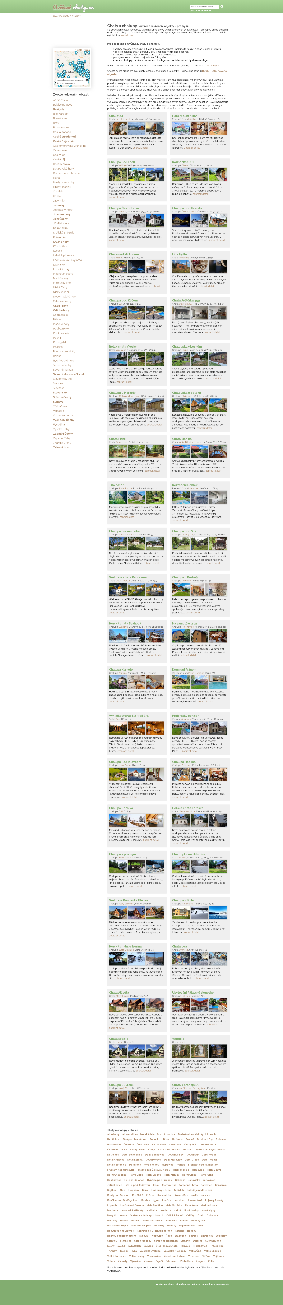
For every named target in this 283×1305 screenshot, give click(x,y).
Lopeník (112, 1205)
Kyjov (156, 1200)
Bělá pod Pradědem (134, 1139)
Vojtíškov (218, 1256)
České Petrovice (117, 1149)
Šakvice (186, 996)
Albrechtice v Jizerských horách (141, 1134)
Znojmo (200, 1261)
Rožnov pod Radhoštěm (121, 1235)
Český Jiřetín (137, 1149)
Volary (111, 1261)
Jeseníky (59, 205)
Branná (190, 1139)
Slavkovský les (62, 378)
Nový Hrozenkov (117, 1215)
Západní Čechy (63, 433)
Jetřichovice (114, 1185)
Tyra (134, 1251)
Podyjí (57, 337)
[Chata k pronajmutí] (200, 1098)
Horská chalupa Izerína (125, 946)
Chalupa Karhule (121, 669)
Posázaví (58, 346)
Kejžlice (112, 1190)
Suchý (111, 1246)
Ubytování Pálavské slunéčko (193, 992)
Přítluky (171, 1225)
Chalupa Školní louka (124, 208)
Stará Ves (125, 1240)
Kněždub (178, 1190)
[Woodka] (200, 1052)
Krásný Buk (181, 1195)
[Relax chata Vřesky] (137, 359)
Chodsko (58, 191)
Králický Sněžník (63, 232)
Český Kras (60, 150)
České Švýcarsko (64, 141)
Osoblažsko (60, 314)
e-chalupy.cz (128, 35)
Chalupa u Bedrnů (185, 577)
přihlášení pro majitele (188, 1284)
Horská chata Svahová (125, 623)
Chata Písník (117, 439)
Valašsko (58, 410)
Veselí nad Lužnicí (174, 1256)
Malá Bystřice (155, 1205)
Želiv (211, 1261)
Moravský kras (62, 282)
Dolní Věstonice (116, 1164)
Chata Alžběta (119, 992)
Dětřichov (113, 1154)
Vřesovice (121, 350)
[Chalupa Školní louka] (137, 221)
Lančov (166, 1200)
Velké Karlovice (116, 1256)
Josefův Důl (169, 1185)
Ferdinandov (151, 1164)
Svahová (123, 627)
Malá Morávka (174, 1205)
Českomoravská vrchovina (69, 145)
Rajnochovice (187, 1225)
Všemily (122, 1261)
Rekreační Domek (185, 485)
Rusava (143, 1235)
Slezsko (58, 383)
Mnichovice (188, 627)
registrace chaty (165, 1284)
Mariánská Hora (187, 811)
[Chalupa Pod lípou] (137, 175)
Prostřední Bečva (117, 1225)
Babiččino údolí (62, 104)
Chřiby (57, 196)
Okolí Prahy (60, 305)
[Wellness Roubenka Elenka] (137, 913)
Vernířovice (154, 1256)
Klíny (145, 1190)
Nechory (166, 1210)
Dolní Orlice (192, 1159)
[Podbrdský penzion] (200, 728)
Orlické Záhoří (174, 1215)
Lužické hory (61, 269)
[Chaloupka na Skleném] (200, 867)
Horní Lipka (136, 1174)
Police (184, 1220)
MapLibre (60, 80)
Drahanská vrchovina (66, 173)
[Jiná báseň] (137, 498)
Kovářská (137, 1195)
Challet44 (116, 115)
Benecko (154, 1139)
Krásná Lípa (164, 1195)
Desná (187, 1149)
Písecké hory (61, 324)
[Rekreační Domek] (200, 498)
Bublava (221, 1139)
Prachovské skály (64, 351)
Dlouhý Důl (187, 534)
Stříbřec (197, 1240)
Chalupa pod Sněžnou (187, 531)
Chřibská (180, 1180)
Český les (59, 154)
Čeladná (129, 1144)
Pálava (57, 319)
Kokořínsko (60, 228)
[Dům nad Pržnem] (200, 682)
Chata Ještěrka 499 (186, 300)
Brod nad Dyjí (205, 1139)
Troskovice (217, 1246)
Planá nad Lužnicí (153, 1220)
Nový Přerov (125, 1088)
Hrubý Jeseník (62, 186)
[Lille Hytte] (200, 267)
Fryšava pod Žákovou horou (153, 1169)
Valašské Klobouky (175, 1251)
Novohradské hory (64, 296)
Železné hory (61, 447)
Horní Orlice (189, 1174)
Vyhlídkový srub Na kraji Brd (129, 715)
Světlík (121, 1246)
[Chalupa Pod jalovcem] (137, 775)
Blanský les (60, 118)
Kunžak (145, 1200)
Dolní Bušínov (175, 1154)
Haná (56, 177)
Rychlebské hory (63, 360)
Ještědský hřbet (63, 209)
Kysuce (57, 250)
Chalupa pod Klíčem (123, 300)
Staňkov (112, 1240)
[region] (72, 69)
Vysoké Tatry (61, 429)
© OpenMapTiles (78, 80)
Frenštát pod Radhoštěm (203, 1164)
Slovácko (59, 387)
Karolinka (221, 1185)
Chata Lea (179, 946)
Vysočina (59, 424)
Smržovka (207, 1235)
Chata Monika (182, 439)
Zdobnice (171, 1261)
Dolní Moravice (173, 1159)
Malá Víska (187, 903)
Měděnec (193, 119)
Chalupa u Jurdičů (121, 1085)
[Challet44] (137, 129)
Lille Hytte (179, 254)
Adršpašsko (60, 100)
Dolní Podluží (123, 580)
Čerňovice (175, 1144)
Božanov (177, 1139)
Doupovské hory (63, 168)
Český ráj (59, 159)
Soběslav (221, 1235)
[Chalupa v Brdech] (200, 913)
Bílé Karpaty (61, 113)
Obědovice (122, 442)
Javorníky (59, 200)
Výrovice (135, 1261)
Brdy (56, 122)
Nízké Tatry (60, 287)
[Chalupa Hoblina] (200, 775)
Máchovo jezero (63, 273)
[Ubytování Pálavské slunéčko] (200, 1005)
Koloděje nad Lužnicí (199, 1190)
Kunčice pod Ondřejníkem (192, 1088)
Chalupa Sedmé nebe (124, 531)
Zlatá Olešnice (126, 950)
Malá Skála (191, 1205)
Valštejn (123, 165)
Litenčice (193, 488)
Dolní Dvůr (192, 1154)
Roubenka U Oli (183, 162)
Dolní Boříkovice (154, 1154)
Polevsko (186, 765)
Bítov (166, 1139)
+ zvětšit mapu (82, 50)
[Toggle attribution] (86, 80)
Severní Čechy (62, 365)
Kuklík (194, 1195)
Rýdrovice (157, 1235)
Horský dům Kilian (185, 115)
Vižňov (206, 1256)
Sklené (182, 857)
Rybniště (186, 580)
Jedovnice (209, 1180)
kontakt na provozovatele (215, 1284)
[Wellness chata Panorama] (137, 590)
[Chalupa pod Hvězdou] (200, 221)
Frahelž (180, 1164)
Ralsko (57, 356)
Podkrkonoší (61, 333)
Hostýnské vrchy (63, 182)
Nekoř (177, 1210)
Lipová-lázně (194, 1200)
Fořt (121, 811)
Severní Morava (63, 369)
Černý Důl (190, 1144)
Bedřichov (113, 1139)
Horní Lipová (153, 1174)
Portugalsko (60, 342)
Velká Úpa (195, 1251)
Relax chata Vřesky (123, 346)
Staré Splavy (185, 304)
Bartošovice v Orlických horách (197, 1134)
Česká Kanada (62, 132)
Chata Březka (118, 1038)
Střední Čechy (62, 397)
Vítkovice (193, 1256)
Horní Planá (206, 1174)
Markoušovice (209, 1205)
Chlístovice (187, 396)
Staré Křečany (142, 1240)
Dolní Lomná (135, 1159)
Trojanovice (200, 1246)
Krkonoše (59, 237)
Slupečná (180, 1235)
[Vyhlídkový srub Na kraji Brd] (137, 728)
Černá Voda (159, 1144)
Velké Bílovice (186, 442)
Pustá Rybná (125, 488)
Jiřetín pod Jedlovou (129, 396)
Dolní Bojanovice (132, 1154)
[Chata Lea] (200, 959)
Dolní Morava (153, 1159)
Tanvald (185, 1246)
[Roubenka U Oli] (200, 175)
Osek (201, 1215)
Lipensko (59, 264)
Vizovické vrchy (63, 415)
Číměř (151, 1149)
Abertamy (113, 1134)
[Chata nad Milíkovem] (137, 267)
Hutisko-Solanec (134, 1180)
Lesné (185, 350)
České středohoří (64, 136)
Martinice (113, 1210)
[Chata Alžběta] (137, 1005)
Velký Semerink (126, 903)
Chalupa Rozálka (121, 808)
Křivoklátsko (61, 246)
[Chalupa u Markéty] (137, 405)
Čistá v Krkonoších (169, 1149)
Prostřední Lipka (141, 1225)
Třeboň (124, 1251)
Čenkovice (143, 1144)
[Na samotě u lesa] (200, 636)
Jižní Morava (61, 223)
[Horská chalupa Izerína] (137, 959)
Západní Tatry (62, 438)
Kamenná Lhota (188, 1185)
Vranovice (186, 719)
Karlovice (206, 1185)
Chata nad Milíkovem (124, 254)
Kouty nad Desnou (118, 1195)
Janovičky (194, 1180)
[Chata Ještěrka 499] (200, 313)
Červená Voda (189, 211)
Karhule (123, 673)
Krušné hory (61, 241)
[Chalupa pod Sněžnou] (200, 544)
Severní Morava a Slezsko (70, 374)
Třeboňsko (60, 406)
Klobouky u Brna (161, 1190)
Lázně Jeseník (123, 119)
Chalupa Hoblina (184, 762)
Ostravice (212, 1215)
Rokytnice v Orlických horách (154, 1230)
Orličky (190, 1215)
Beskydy (58, 109)
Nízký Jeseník (61, 292)
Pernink (122, 211)
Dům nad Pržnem (184, 669)
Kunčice (205, 1195)
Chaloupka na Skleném (188, 854)
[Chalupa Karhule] (137, 682)
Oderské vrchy (62, 301)
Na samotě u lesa (184, 623)
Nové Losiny (191, 1210)
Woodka (178, 1038)
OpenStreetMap (70, 83)
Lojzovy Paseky (214, 1200)
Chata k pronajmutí (185, 1085)
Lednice (179, 1200)
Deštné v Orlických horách (209, 1149)
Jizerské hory (61, 214)
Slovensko (60, 392)
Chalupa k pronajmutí (124, 854)
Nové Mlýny (208, 1210)
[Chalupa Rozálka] (137, 821)
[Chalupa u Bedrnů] (200, 590)
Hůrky (117, 719)
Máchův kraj (60, 278)
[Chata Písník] (137, 452)
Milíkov (119, 257)
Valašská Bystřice (150, 1251)
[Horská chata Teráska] (200, 821)
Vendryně (184, 257)
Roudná (179, 1230)
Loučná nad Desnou (132, 1205)
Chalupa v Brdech (184, 900)
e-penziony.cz (211, 65)
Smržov (193, 1235)
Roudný (191, 1230)
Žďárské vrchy (62, 442)
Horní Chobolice (117, 1174)
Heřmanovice (181, 1169)
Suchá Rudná (213, 1240)
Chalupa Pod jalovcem (125, 762)
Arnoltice (169, 1134)
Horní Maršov (171, 1174)
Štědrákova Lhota (166, 1246)
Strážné (185, 1240)
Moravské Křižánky (132, 1210)
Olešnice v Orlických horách (146, 1215)
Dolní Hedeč (209, 1154)
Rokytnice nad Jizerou (120, 1230)
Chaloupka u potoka (186, 392)
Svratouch (134, 1246)
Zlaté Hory (186, 1261)
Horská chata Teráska (187, 808)
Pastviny (112, 1220)
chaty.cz (73, 7)
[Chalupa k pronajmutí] (137, 867)
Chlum (185, 165)
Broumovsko (61, 127)
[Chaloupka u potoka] (200, 405)
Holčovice (198, 1169)
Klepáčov (133, 1190)
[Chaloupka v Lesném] (200, 359)
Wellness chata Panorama (128, 577)
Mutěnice (152, 1210)
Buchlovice (114, 1144)
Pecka (124, 1220)
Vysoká (148, 1261)
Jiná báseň (116, 485)
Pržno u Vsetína (196, 673)
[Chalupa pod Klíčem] (137, 313)
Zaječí (159, 1261)
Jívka (156, 1185)
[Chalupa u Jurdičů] (137, 1098)
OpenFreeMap (68, 80)
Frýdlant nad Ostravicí (120, 1169)
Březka (119, 1042)
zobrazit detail (140, 147)
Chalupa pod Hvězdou (188, 208)
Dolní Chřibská (115, 1159)
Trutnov (112, 1251)
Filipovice (167, 1164)
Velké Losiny (136, 1256)
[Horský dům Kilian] (200, 129)
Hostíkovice (114, 1180)
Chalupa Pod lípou (122, 162)
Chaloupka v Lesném (187, 346)
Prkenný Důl (198, 1220)
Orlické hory (61, 310)
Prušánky (159, 1225)
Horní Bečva (125, 765)
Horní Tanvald (126, 857)
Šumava (58, 401)
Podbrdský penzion (185, 715)
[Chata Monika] (200, 452)
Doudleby (184, 1042)
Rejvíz (201, 1225)
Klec (122, 1190)
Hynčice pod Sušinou (159, 1180)
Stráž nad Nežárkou (166, 1240)
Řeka (169, 1235)
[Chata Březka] (137, 1052)
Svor (121, 304)
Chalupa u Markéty (122, 392)
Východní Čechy (63, 419)
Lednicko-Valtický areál (68, 260)
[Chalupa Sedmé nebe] (137, 544)
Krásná (150, 1195)
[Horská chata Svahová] (137, 636)
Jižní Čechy (60, 218)
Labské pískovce (63, 255)
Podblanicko (61, 328)
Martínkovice (122, 996)
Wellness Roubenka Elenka (128, 900)
